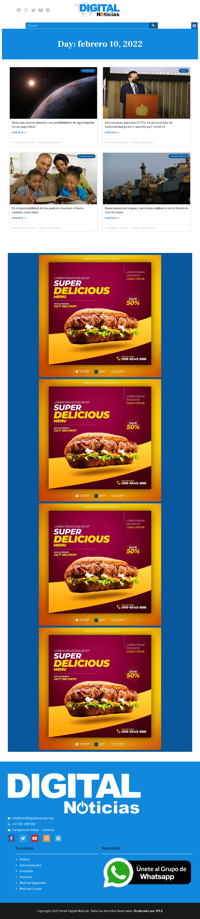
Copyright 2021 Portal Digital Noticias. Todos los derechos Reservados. (100, 911)
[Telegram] (48, 10)
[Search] (153, 25)
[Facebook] (18, 10)
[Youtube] (40, 10)
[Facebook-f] (11, 838)
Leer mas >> (19, 132)
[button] (194, 25)
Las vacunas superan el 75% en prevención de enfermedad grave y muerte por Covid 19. (139, 125)
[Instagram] (26, 10)
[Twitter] (33, 10)
